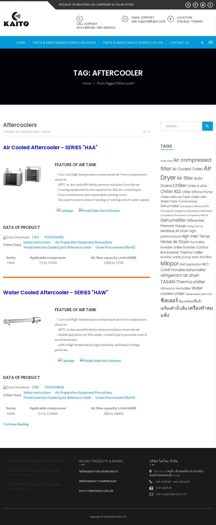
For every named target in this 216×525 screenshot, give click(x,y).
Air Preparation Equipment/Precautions (83, 242)
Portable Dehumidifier (188, 269)
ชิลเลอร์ (169, 300)
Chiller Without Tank (175, 197)
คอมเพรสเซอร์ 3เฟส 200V (199, 294)
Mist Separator (190, 264)
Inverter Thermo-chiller (185, 252)
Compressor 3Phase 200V (194, 206)
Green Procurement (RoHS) (115, 247)
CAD (35, 237)
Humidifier (197, 242)
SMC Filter (47, 484)
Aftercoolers (20, 125)
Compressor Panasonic (173, 215)
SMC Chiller (44, 470)
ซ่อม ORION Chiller (22, 470)
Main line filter (202, 257)
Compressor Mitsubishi (199, 211)
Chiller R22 (171, 191)
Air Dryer (15, 461)
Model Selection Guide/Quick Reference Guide (57, 247)
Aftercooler (166, 161)
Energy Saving (195, 226)
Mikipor (170, 263)
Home (20, 43)
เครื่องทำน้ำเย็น (174, 308)
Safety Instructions (37, 242)
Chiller (179, 185)
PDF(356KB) (54, 237)
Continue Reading (16, 424)
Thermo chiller (190, 282)
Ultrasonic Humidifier (176, 288)
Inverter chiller (171, 247)
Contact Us (179, 43)
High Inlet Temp (195, 236)
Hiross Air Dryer (175, 242)
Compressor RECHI (197, 215)
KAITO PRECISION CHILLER (96, 490)
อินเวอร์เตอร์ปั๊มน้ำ (190, 301)
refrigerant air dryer (180, 275)
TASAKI (168, 281)
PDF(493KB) (54, 387)
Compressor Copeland (173, 211)
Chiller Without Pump (197, 192)
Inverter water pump (176, 257)
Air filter (185, 178)
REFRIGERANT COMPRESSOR (97, 481)
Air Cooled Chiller (187, 169)
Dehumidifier (173, 220)
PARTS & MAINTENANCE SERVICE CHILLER (133, 43)
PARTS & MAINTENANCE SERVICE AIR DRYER (64, 43)
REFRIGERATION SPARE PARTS (98, 471)
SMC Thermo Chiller (23, 484)
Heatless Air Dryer (174, 230)
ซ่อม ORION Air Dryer (47, 461)
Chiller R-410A (197, 186)
